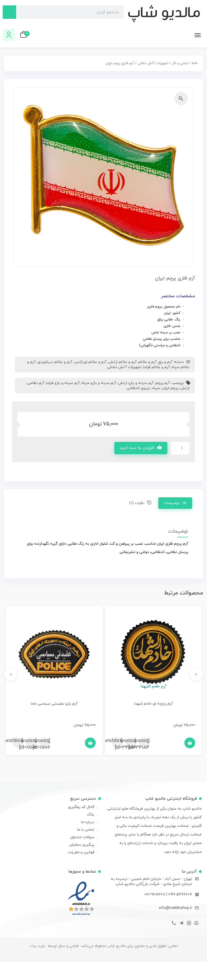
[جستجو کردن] (9, 12)
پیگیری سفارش (81, 844)
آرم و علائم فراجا (156, 367)
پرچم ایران (170, 388)
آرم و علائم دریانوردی (54, 362)
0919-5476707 (180, 894)
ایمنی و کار (180, 63)
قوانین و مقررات (81, 852)
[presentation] (196, 674)
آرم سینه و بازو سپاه (99, 383)
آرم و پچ (165, 362)
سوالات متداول (82, 837)
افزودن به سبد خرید (137, 448)
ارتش (184, 388)
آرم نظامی (35, 383)
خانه (194, 63)
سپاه (156, 388)
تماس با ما (85, 829)
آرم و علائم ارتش (122, 362)
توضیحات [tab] (172, 503)
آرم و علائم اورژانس (90, 362)
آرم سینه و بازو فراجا (63, 383)
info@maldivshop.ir (175, 908)
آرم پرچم (163, 383)
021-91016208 (154, 894)
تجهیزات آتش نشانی (152, 63)
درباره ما (87, 822)
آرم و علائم (148, 362)
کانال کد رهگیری (81, 807)
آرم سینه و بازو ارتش (136, 383)
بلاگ (90, 814)
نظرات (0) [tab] (137, 503)
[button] (181, 98)
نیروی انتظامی (138, 388)
